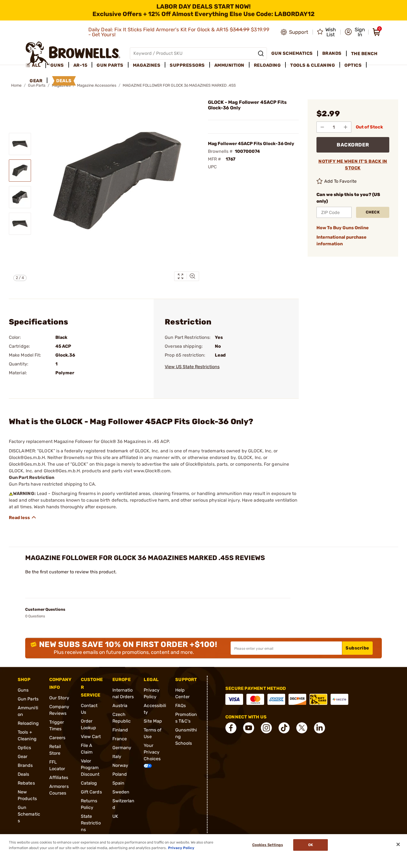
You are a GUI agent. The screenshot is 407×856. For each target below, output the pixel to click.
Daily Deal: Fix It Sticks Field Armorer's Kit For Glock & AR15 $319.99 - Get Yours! (179, 32)
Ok (310, 845)
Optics (24, 747)
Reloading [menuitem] (267, 65)
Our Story (59, 697)
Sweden (121, 792)
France (119, 738)
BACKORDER (353, 145)
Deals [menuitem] (64, 80)
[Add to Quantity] (345, 127)
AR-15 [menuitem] (80, 65)
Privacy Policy (181, 847)
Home (16, 85)
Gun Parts (28, 699)
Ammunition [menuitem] (229, 65)
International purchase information (341, 240)
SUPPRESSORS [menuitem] (187, 65)
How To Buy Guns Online (342, 227)
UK (115, 816)
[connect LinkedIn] (319, 727)
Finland (120, 730)
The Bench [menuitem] (364, 53)
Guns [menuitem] (57, 65)
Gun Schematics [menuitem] (292, 53)
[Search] (261, 53)
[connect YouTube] (248, 727)
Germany (122, 747)
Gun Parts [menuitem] (110, 65)
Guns (23, 690)
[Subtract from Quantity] (322, 127)
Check (373, 212)
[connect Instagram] (266, 727)
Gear (22, 756)
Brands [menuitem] (332, 53)
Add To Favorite (340, 181)
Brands (25, 765)
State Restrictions (91, 823)
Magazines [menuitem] (147, 65)
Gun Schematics (29, 814)
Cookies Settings (267, 845)
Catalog (89, 783)
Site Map (153, 721)
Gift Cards (91, 792)
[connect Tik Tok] (284, 727)
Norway (120, 765)
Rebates (26, 783)
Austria (120, 705)
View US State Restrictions (192, 366)
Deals (23, 774)
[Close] (398, 844)
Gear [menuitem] (36, 80)
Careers (57, 737)
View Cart (91, 736)
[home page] (73, 53)
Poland (119, 774)
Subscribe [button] (357, 648)
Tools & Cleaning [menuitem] (312, 65)
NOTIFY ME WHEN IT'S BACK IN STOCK (352, 165)
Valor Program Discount (90, 767)
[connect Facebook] (230, 727)
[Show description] (23, 517)
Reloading (28, 723)
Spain (118, 783)
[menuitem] (35, 65)
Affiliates (58, 777)
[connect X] (301, 727)
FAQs (180, 705)
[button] (355, 32)
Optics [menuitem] (353, 65)
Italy (117, 756)
